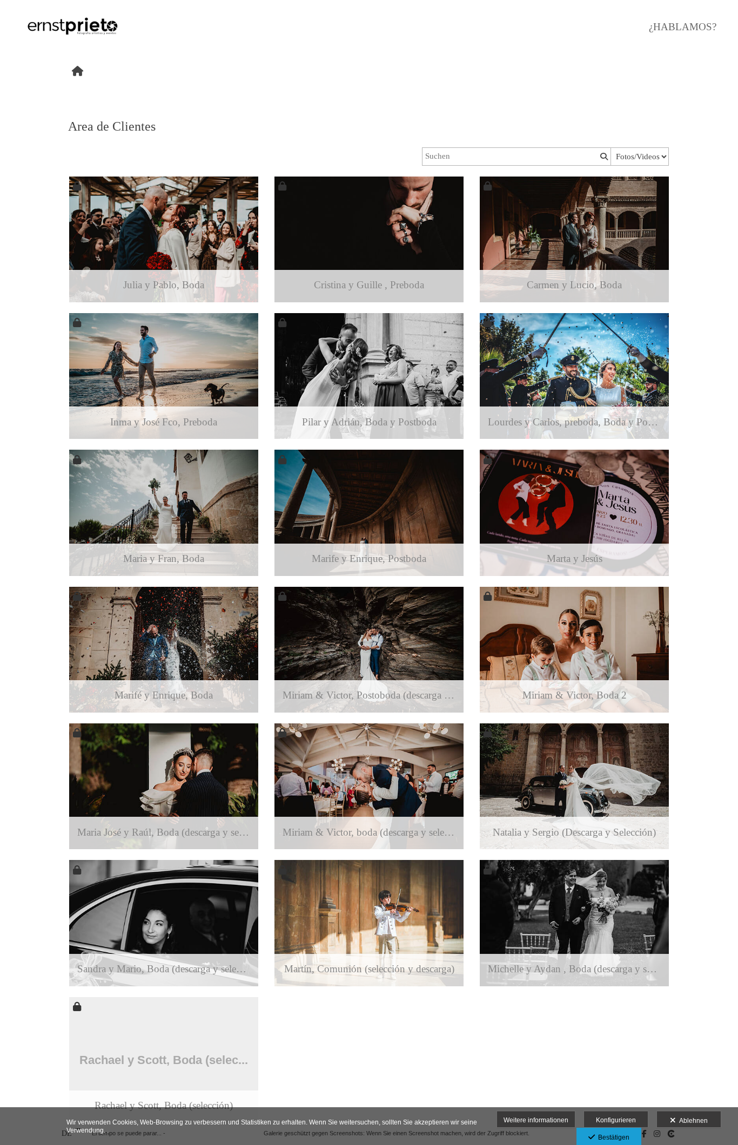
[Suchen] (603, 156)
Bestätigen (612, 1137)
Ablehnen (692, 1120)
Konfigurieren (616, 1120)
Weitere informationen (536, 1120)
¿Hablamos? (682, 26)
